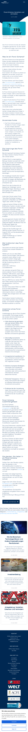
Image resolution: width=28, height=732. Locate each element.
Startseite (5, 36)
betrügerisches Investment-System (11, 84)
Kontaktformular (7, 483)
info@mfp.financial (7, 487)
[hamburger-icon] (24, 2)
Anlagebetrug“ (21, 512)
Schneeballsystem (10, 82)
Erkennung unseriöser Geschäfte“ (9, 513)
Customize (14, 725)
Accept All (14, 721)
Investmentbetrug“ (11, 512)
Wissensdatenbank (13, 36)
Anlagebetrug (6, 408)
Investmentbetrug (14, 574)
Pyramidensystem (10, 101)
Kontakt (20, 469)
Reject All (14, 729)
